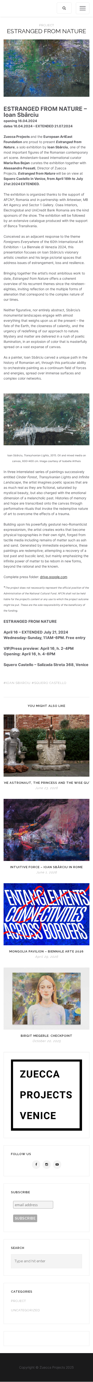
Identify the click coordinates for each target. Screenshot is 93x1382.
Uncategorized (25, 1310)
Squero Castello (50, 683)
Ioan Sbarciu (18, 683)
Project (46, 25)
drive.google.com (53, 577)
